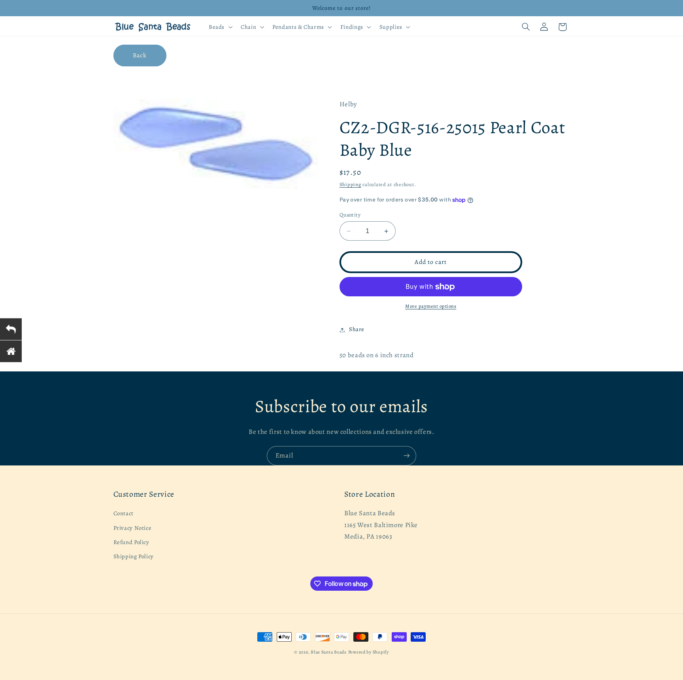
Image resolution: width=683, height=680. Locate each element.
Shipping (350, 184)
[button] (220, 27)
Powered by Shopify (368, 652)
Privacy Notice (132, 528)
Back (140, 55)
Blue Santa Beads (329, 652)
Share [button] (356, 329)
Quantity (350, 215)
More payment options (431, 306)
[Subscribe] (407, 455)
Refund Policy (131, 542)
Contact (123, 514)
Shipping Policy (133, 557)
